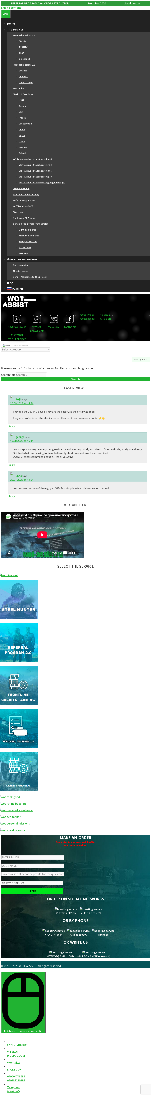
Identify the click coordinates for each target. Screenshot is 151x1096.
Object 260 (24, 58)
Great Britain (25, 123)
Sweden (23, 147)
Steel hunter (132, 3)
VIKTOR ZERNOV (66, 913)
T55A (21, 53)
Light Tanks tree (27, 229)
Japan (22, 135)
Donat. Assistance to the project (30, 276)
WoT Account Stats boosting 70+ (36, 176)
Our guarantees (21, 265)
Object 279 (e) (26, 82)
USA (21, 111)
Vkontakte (54, 327)
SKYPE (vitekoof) (17, 327)
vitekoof (103, 934)
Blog (10, 283)
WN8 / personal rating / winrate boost (32, 159)
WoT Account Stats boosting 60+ (36, 165)
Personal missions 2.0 (24, 64)
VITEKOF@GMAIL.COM (60, 956)
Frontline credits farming (26, 194)
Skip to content (11, 7)
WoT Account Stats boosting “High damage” (42, 182)
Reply (11, 426)
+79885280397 (88, 318)
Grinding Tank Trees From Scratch (30, 223)
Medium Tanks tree (29, 235)
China (22, 129)
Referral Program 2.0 (24, 200)
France (22, 117)
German (23, 106)
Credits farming (21, 188)
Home (7, 345)
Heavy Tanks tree (28, 241)
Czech (22, 141)
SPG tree (23, 253)
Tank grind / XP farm (24, 218)
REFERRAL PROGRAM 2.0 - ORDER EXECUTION (40, 3)
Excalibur (23, 70)
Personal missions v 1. (24, 35)
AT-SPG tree (25, 247)
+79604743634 (88, 314)
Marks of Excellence (23, 94)
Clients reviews (20, 271)
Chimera (23, 76)
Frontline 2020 (97, 3)
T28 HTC (23, 47)
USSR (21, 100)
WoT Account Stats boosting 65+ (36, 170)
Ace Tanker (18, 88)
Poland (22, 153)
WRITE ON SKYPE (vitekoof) (93, 956)
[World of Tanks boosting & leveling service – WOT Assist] (19, 308)
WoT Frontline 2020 (23, 206)
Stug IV (22, 41)
